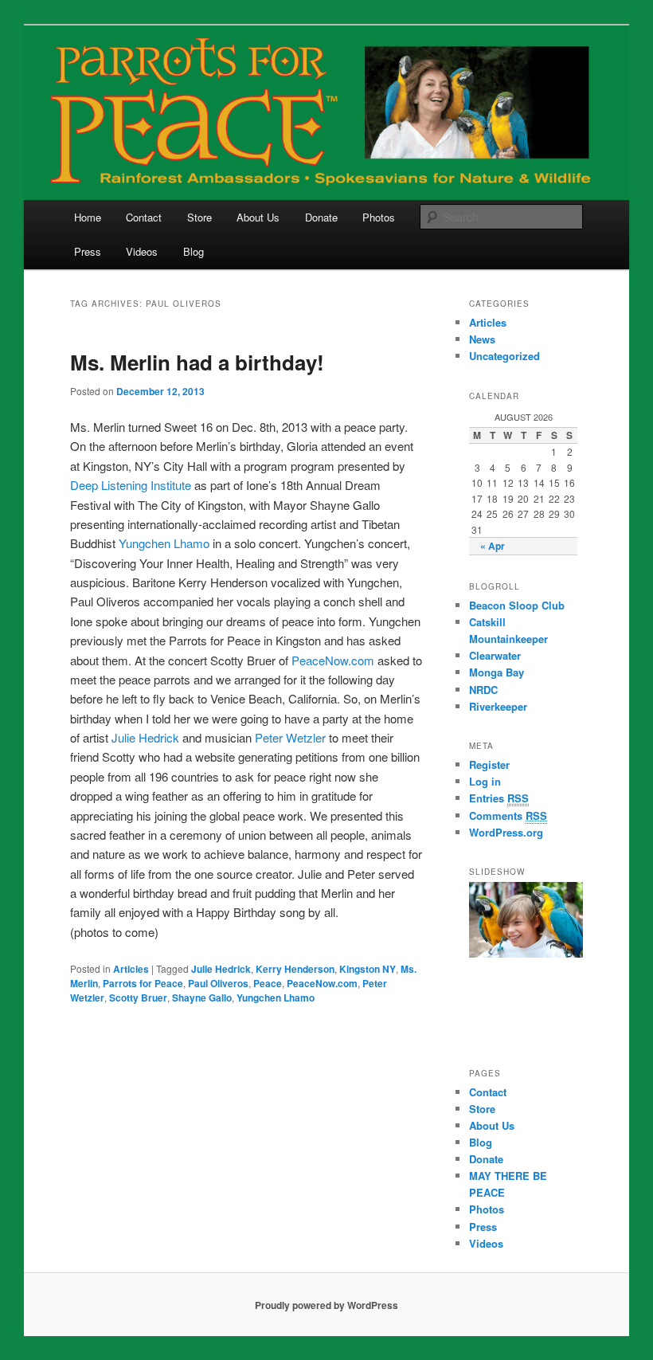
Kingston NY (367, 969)
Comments (508, 815)
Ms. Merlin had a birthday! (197, 362)
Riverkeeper (498, 706)
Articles (131, 969)
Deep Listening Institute (130, 484)
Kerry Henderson (295, 969)
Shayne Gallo (202, 997)
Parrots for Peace (143, 983)
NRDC (483, 689)
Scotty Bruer (138, 997)
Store (199, 217)
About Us (258, 217)
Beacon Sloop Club (517, 605)
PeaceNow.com (332, 660)
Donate (321, 217)
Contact (144, 217)
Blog (193, 251)
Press (87, 251)
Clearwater (495, 655)
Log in (485, 781)
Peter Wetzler (290, 737)
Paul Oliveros (218, 983)
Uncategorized (504, 355)
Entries (499, 797)
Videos (142, 251)
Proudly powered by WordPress (326, 1305)
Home (87, 217)
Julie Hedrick (145, 737)
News (482, 339)
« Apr (492, 546)
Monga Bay (496, 672)
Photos (378, 217)
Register (489, 764)
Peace (267, 983)
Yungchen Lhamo (164, 543)
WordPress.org (506, 832)
